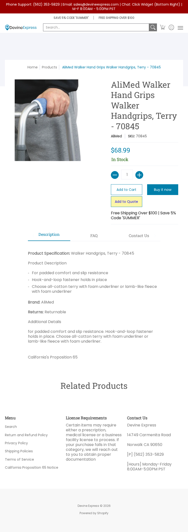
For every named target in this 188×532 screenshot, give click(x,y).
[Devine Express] (21, 27)
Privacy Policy (16, 443)
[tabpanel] (94, 303)
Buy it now (162, 189)
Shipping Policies (19, 451)
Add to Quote (126, 201)
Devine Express (88, 506)
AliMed (116, 136)
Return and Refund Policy (26, 435)
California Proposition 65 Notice (31, 467)
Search (11, 426)
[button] (162, 27)
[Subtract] (115, 175)
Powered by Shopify (94, 513)
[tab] (49, 236)
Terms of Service (19, 459)
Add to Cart (126, 189)
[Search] (153, 27)
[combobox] (96, 27)
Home (32, 67)
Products (49, 67)
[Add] (139, 175)
